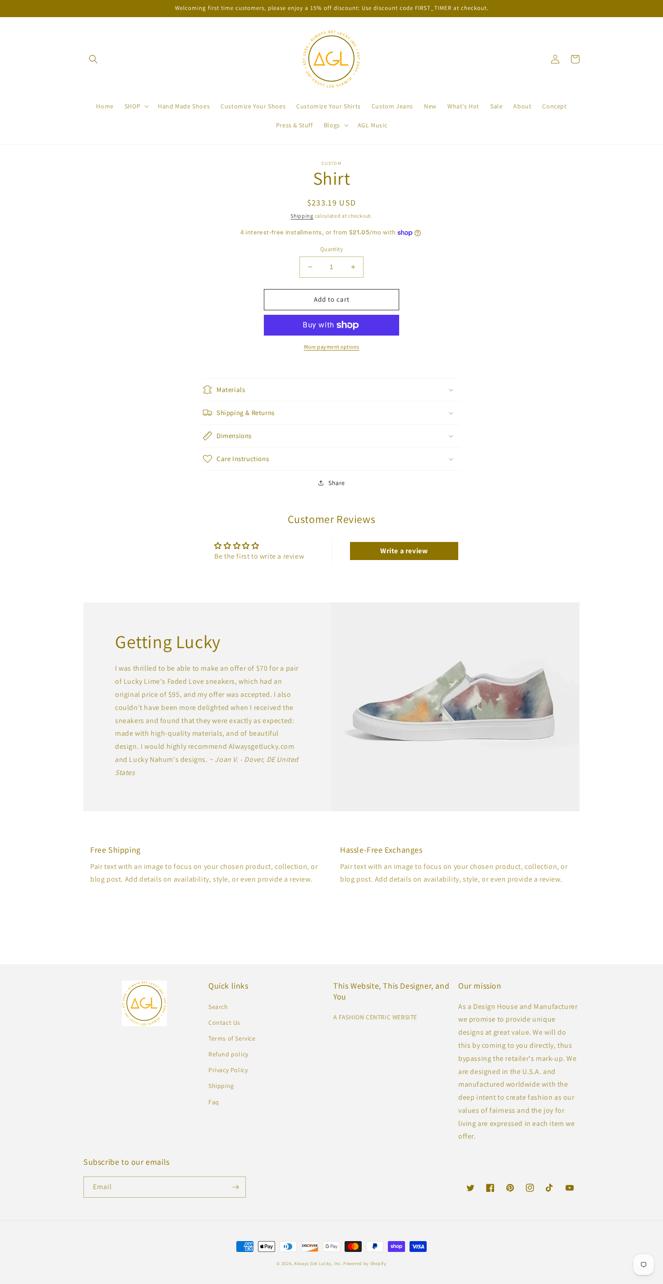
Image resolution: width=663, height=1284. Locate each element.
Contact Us (224, 1022)
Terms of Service (232, 1038)
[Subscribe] (235, 1187)
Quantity (331, 249)
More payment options (331, 346)
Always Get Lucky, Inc (317, 1263)
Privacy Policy (228, 1070)
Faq (213, 1102)
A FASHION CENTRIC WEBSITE (375, 1017)
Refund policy (228, 1054)
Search (218, 1007)
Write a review (404, 551)
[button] (93, 59)
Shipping (301, 215)
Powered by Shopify (365, 1263)
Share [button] (336, 483)
